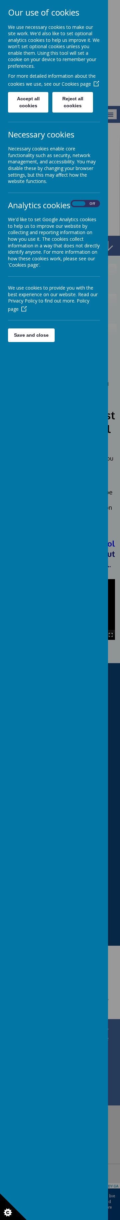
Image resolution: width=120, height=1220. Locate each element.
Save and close (31, 335)
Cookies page (76, 84)
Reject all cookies (72, 102)
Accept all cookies (28, 102)
